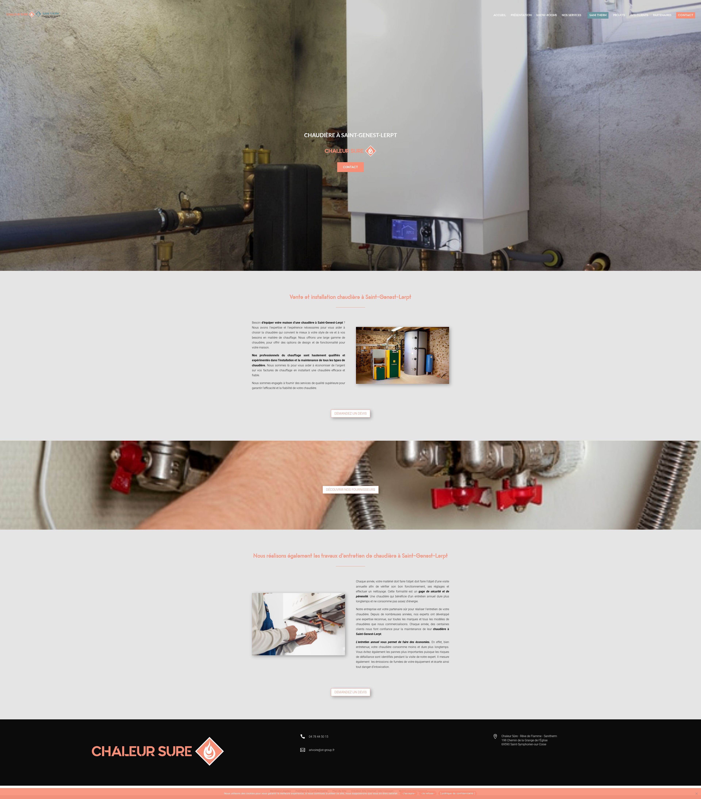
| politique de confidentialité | (457, 793)
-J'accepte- (408, 793)
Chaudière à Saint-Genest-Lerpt (350, 135)
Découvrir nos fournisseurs (350, 489)
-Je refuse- (428, 793)
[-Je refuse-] (696, 793)
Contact (350, 167)
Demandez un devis (350, 413)
